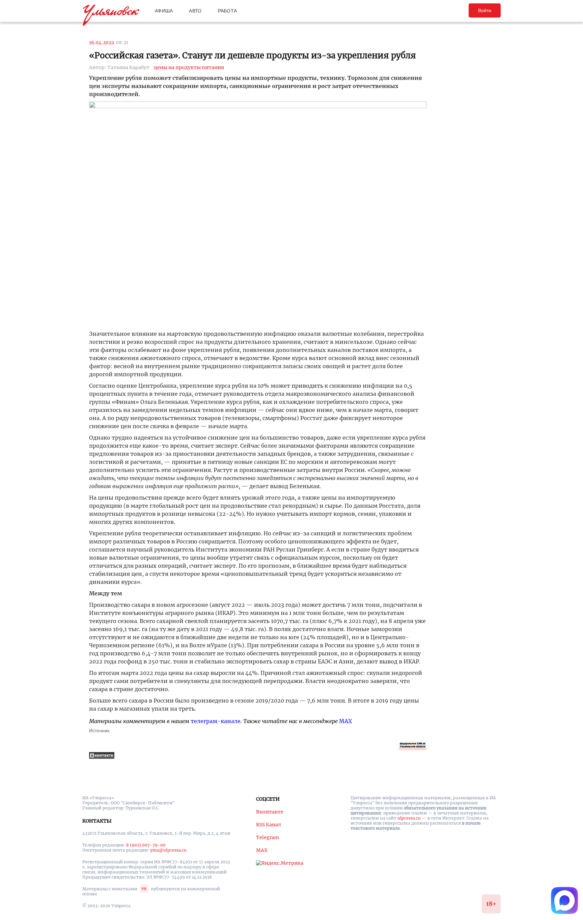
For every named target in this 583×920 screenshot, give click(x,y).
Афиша (164, 10)
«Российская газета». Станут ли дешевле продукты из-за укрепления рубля (252, 55)
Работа (227, 10)
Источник (99, 730)
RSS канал (268, 825)
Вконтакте (269, 812)
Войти (484, 10)
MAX (345, 721)
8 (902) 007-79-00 (146, 845)
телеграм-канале (216, 721)
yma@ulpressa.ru (168, 850)
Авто (195, 10)
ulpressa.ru (409, 818)
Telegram (267, 837)
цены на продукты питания (189, 67)
